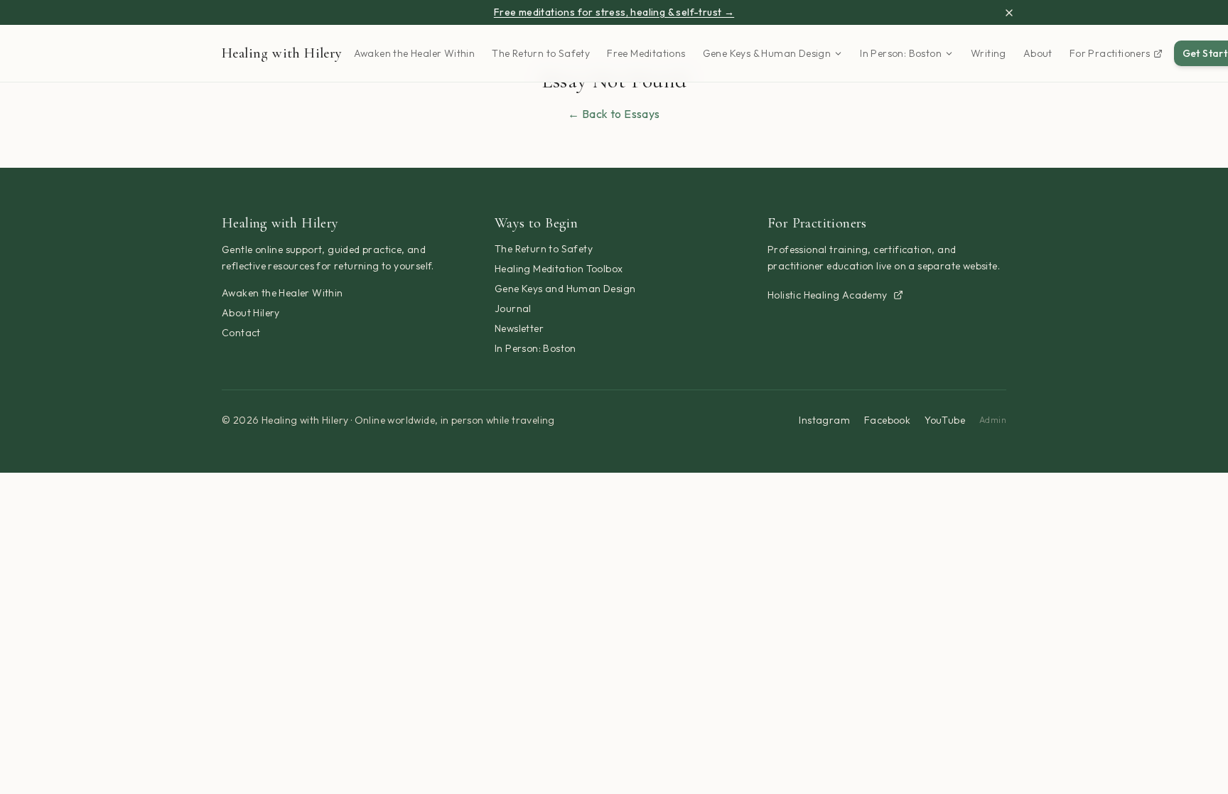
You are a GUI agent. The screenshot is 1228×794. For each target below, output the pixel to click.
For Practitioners (1110, 53)
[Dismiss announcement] (1009, 12)
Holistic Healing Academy (828, 295)
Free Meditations (646, 53)
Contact (241, 332)
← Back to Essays (613, 114)
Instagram (824, 420)
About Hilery (251, 312)
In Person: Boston (901, 53)
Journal (513, 308)
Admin (992, 419)
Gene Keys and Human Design (565, 288)
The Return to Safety (541, 53)
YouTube (945, 420)
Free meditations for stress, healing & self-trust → (614, 12)
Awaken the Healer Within (414, 53)
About (1037, 53)
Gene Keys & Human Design (767, 53)
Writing (988, 53)
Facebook (887, 420)
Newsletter (519, 328)
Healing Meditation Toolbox (559, 268)
